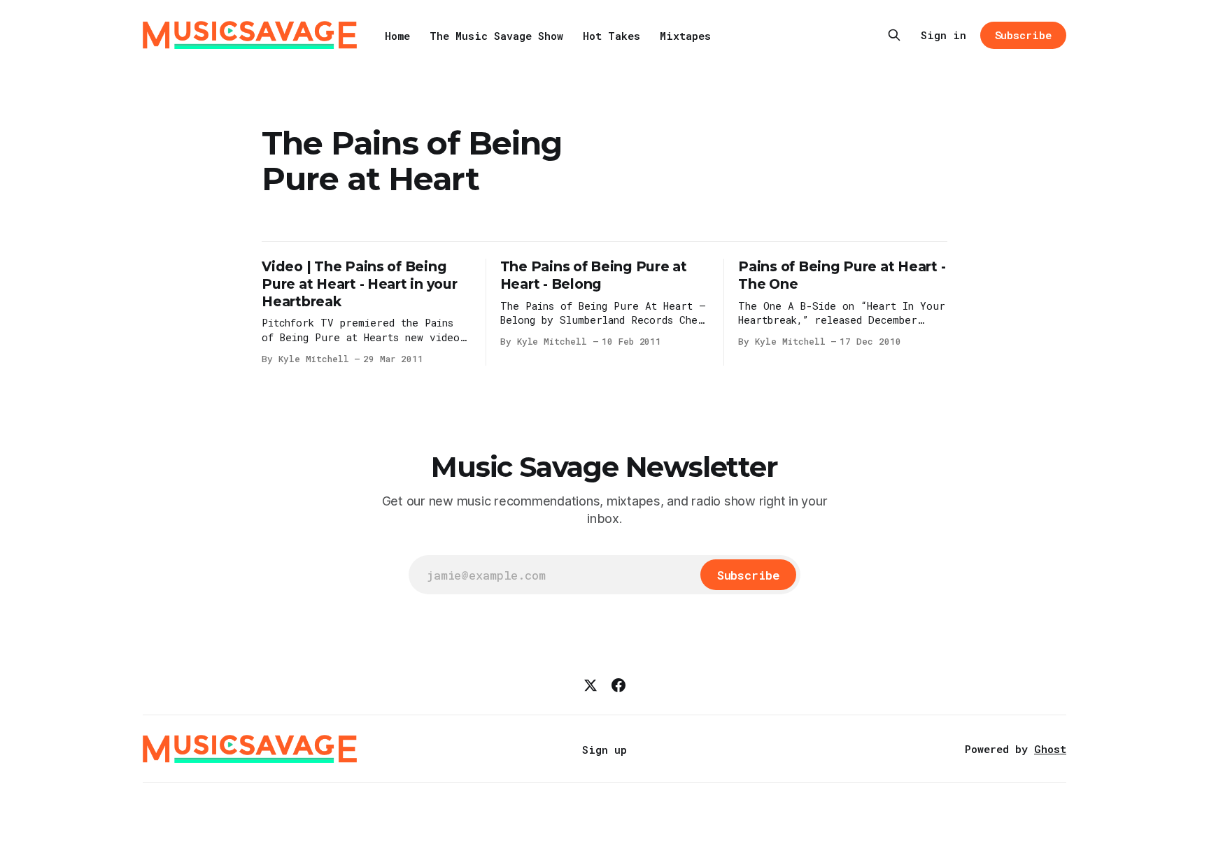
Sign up (604, 750)
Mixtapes (685, 36)
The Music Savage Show (496, 36)
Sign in (943, 35)
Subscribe (1023, 35)
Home (397, 36)
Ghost (1050, 749)
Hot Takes (611, 36)
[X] (591, 685)
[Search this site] (894, 35)
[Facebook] (618, 685)
